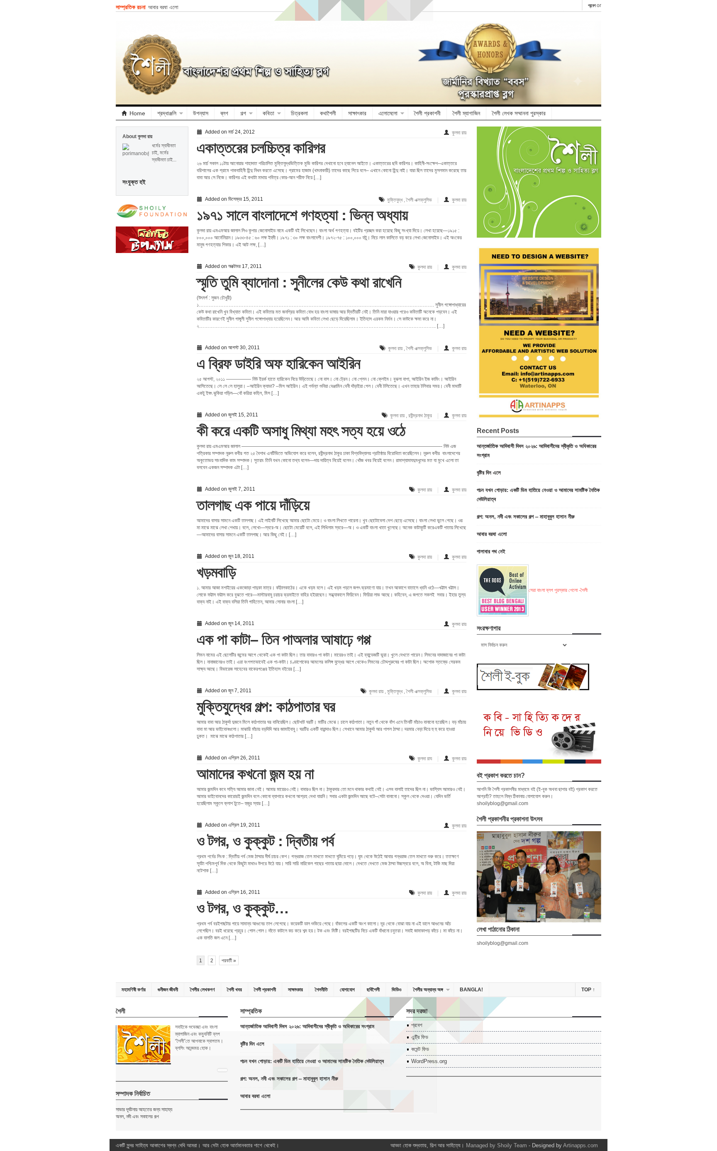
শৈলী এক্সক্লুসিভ (419, 200)
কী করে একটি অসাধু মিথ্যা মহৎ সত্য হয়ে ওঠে (301, 430)
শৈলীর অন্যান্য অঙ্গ (428, 990)
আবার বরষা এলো (163, 7)
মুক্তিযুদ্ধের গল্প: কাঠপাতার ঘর (266, 706)
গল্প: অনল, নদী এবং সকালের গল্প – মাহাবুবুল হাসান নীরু (526, 516)
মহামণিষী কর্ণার (134, 990)
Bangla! (471, 990)
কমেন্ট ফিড (420, 1049)
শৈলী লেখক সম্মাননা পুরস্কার (519, 113)
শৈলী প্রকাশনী (427, 113)
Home (137, 113)
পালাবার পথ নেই (491, 551)
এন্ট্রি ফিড (419, 1037)
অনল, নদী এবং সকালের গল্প (137, 1116)
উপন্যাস (200, 113)
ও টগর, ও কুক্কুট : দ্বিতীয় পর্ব (265, 840)
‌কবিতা (268, 113)
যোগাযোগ (347, 990)
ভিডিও (396, 990)
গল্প (243, 113)
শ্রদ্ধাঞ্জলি (166, 113)
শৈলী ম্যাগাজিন (466, 113)
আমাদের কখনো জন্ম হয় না (255, 773)
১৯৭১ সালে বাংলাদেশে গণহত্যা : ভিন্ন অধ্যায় (302, 215)
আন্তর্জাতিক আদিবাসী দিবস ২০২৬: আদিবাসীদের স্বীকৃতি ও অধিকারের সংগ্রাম (307, 1026)
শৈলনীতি (321, 990)
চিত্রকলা (299, 113)
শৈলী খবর (234, 990)
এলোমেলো (388, 113)
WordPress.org (429, 1061)
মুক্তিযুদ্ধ (394, 200)
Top (588, 990)
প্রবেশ (591, 5)
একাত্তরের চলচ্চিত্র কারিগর (261, 147)
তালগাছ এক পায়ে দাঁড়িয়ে (253, 504)
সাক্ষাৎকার (357, 113)
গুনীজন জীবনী (168, 990)
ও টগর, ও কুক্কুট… (243, 908)
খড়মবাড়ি (216, 572)
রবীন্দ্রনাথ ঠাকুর (420, 416)
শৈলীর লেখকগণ (202, 990)
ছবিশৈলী (373, 990)
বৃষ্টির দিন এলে (489, 472)
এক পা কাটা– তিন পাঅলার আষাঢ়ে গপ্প (283, 639)
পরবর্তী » (229, 961)
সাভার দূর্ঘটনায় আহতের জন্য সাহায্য (144, 1109)
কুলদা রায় (459, 133)
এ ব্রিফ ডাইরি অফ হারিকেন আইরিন (278, 363)
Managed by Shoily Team (496, 1145)
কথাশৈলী (328, 113)
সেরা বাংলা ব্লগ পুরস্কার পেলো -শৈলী (558, 590)
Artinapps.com (580, 1145)
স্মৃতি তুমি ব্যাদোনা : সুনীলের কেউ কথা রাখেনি (299, 282)
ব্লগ (224, 113)
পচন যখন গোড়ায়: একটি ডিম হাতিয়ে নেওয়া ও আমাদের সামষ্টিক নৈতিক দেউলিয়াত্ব (312, 1061)
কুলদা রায (424, 759)
